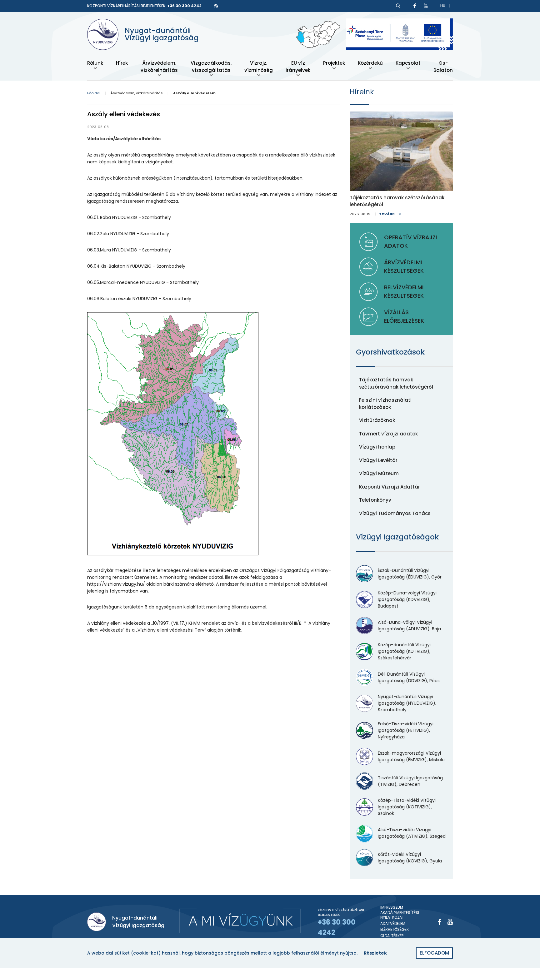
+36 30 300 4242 (184, 5)
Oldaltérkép (391, 936)
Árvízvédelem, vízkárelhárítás (159, 66)
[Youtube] (450, 922)
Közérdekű (370, 63)
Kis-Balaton (443, 66)
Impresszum (391, 907)
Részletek (375, 953)
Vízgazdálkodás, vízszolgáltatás (211, 66)
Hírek (122, 63)
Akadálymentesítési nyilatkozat (399, 915)
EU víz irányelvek (298, 66)
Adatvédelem (392, 923)
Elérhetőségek (394, 929)
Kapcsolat (408, 63)
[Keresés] (398, 5)
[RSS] (216, 5)
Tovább (387, 213)
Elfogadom (434, 953)
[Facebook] (440, 922)
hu (442, 5)
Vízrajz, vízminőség (258, 66)
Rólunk (95, 63)
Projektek (334, 63)
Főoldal (93, 93)
